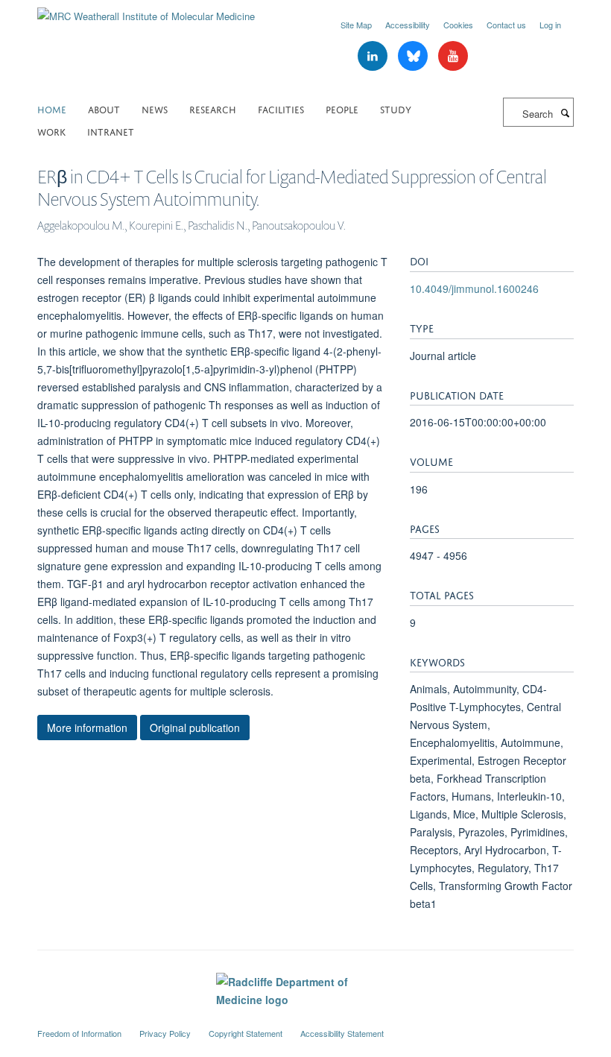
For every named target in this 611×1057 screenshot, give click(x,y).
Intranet (110, 131)
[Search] (565, 112)
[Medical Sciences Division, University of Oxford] (305, 1019)
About (104, 108)
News (155, 108)
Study (395, 108)
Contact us (506, 25)
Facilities (281, 108)
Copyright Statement (245, 1033)
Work (51, 131)
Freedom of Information (79, 1033)
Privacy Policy (165, 1033)
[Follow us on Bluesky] (414, 56)
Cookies (458, 25)
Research (212, 108)
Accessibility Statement (342, 1033)
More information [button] (87, 727)
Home (51, 108)
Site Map (356, 25)
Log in (550, 25)
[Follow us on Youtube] (453, 56)
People (342, 108)
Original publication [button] (195, 727)
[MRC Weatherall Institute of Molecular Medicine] (146, 11)
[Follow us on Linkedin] (374, 56)
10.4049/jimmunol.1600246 (474, 288)
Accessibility (407, 25)
